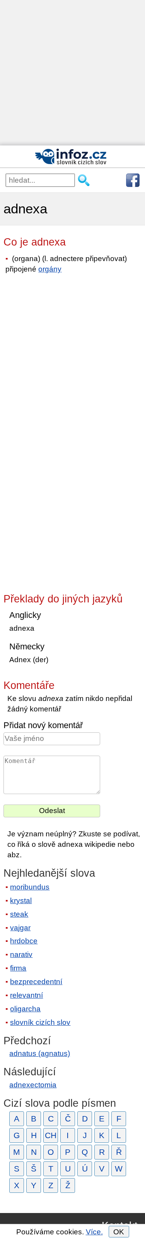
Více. (94, 1232)
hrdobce (24, 941)
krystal (21, 900)
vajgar (20, 928)
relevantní (26, 995)
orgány (49, 269)
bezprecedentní (36, 982)
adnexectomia (32, 1085)
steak (19, 914)
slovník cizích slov (40, 1022)
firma (18, 968)
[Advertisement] (72, 72)
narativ (21, 954)
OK (118, 1232)
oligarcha (25, 1009)
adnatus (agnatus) (39, 1053)
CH (50, 1135)
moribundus (29, 887)
